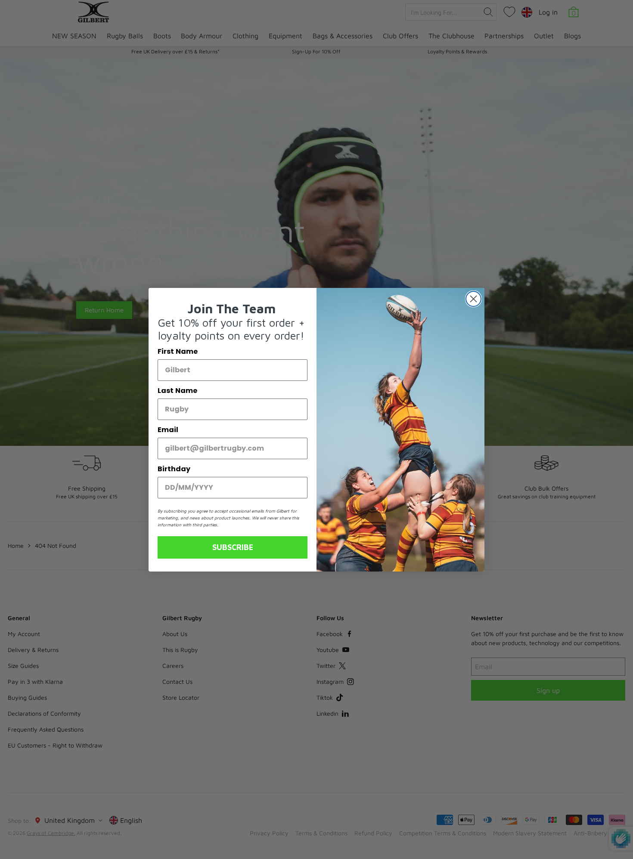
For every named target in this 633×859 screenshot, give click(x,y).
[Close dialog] (473, 298)
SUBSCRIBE (232, 547)
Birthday (174, 469)
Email (168, 430)
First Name (178, 351)
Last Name (177, 391)
